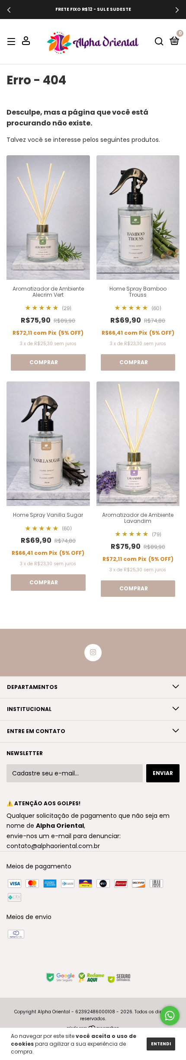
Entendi (161, 1044)
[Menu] (13, 41)
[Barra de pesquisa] (159, 41)
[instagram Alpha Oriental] (93, 652)
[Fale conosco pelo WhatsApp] (170, 1015)
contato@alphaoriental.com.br (53, 846)
